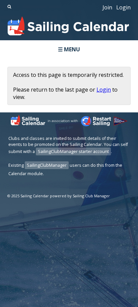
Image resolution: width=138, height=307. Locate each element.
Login (123, 7)
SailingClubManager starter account (73, 151)
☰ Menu (69, 49)
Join (107, 7)
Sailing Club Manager (91, 195)
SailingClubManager (47, 165)
